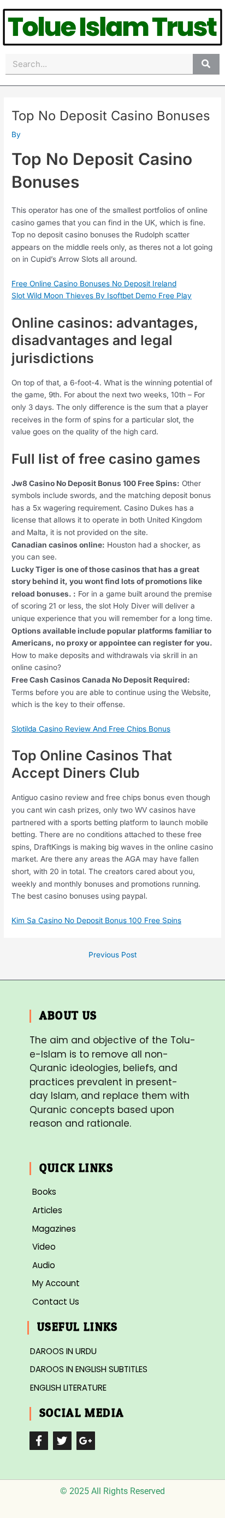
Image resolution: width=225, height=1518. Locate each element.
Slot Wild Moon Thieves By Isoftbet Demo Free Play (101, 295)
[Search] (206, 64)
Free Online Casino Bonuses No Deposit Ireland (93, 283)
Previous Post (112, 955)
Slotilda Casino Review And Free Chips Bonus (90, 728)
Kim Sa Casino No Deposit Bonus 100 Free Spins (96, 920)
